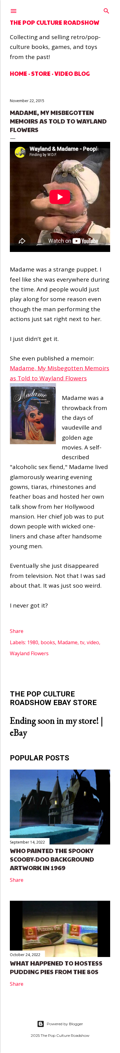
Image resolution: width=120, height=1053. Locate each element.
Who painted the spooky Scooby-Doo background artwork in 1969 (52, 859)
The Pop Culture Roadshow (54, 22)
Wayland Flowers (29, 653)
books (48, 642)
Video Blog (72, 73)
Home (18, 73)
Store (40, 73)
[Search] (106, 10)
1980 (32, 642)
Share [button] (16, 631)
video (93, 642)
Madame (68, 642)
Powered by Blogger (65, 1024)
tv (82, 642)
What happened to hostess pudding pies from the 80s (56, 967)
